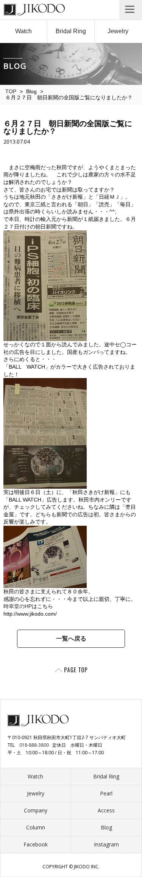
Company (35, 810)
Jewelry (118, 31)
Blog (106, 827)
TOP (10, 91)
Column (35, 827)
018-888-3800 (34, 745)
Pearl (106, 793)
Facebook (35, 844)
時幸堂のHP (17, 606)
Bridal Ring (71, 31)
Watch (23, 31)
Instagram (106, 844)
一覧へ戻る (71, 638)
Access (106, 810)
